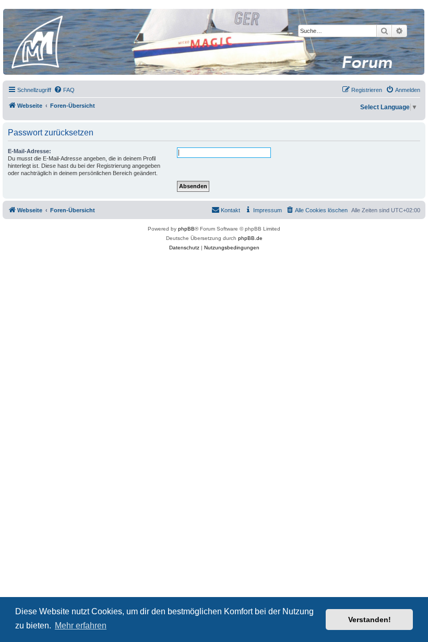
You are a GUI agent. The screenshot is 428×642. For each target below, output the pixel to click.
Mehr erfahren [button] (80, 625)
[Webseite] (213, 42)
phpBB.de (250, 238)
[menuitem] (64, 90)
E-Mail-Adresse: (29, 151)
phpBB (186, 229)
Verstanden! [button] (369, 619)
